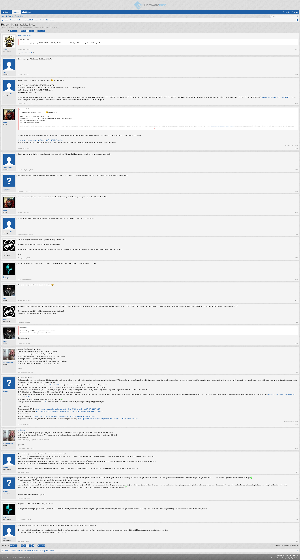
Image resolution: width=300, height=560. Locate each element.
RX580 (44, 401)
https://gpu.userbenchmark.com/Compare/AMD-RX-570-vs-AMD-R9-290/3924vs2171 (108, 418)
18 (33, 31)
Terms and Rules (276, 558)
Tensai (5, 122)
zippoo (5, 467)
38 (38, 31)
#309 (296, 258)
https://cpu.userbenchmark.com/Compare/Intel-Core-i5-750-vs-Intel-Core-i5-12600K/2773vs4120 (69, 411)
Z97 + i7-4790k (54, 385)
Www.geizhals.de (24, 35)
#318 (296, 498)
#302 (296, 74)
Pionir (5, 253)
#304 (296, 148)
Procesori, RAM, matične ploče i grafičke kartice (23, 27)
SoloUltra (46, 27)
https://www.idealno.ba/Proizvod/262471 (275, 97)
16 (27, 31)
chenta (5, 298)
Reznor (5, 391)
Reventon (6, 277)
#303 (296, 103)
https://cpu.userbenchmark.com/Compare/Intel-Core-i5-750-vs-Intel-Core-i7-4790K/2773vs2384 (68, 409)
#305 (296, 170)
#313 (296, 343)
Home (290, 555)
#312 (296, 322)
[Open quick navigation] (297, 20)
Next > (43, 31)
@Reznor (21, 430)
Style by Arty (294, 558)
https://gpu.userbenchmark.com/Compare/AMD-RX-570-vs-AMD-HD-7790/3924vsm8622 (66, 416)
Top (294, 555)
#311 (296, 300)
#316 (296, 448)
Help (286, 555)
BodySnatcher (8, 362)
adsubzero (6, 189)
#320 (296, 541)
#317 (296, 472)
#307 (296, 212)
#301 (296, 49)
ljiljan (22, 52)
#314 (296, 372)
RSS (297, 555)
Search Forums (7, 16)
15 (24, 31)
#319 (296, 519)
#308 (296, 234)
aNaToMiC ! (29, 52)
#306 (296, 191)
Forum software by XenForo (18, 558)
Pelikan (5, 49)
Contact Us (280, 555)
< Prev (12, 31)
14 (22, 31)
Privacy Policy (286, 558)
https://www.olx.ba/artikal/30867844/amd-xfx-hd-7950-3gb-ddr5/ (40, 140)
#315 (296, 424)
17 (30, 31)
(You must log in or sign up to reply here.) (287, 545)
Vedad (5, 72)
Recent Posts (19, 16)
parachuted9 (7, 94)
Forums (16, 12)
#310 (296, 279)
